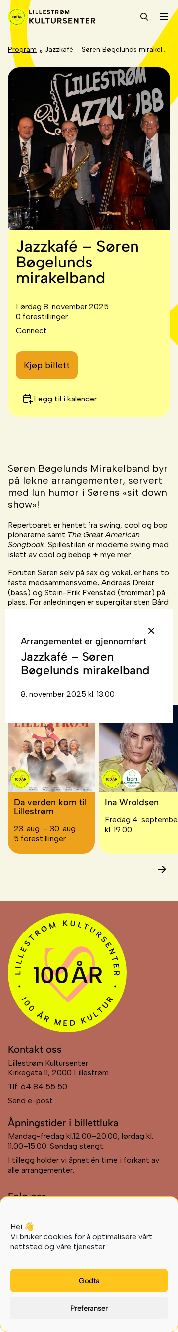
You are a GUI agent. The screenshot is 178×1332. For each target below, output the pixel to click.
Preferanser (89, 1308)
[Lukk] (151, 631)
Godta (89, 1280)
